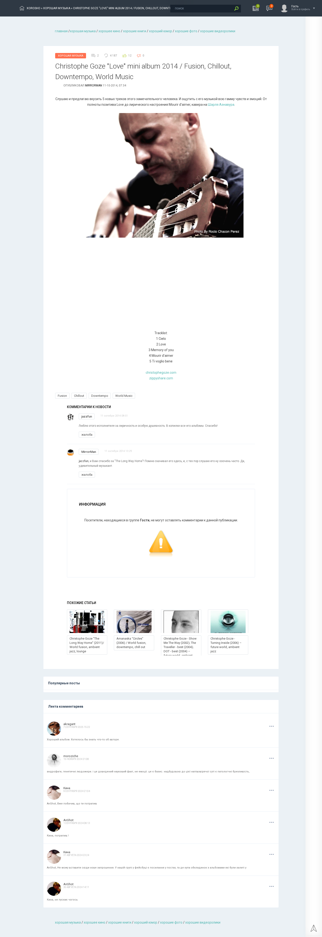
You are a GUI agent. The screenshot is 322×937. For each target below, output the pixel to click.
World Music (123, 396)
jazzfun (86, 416)
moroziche (70, 756)
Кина (66, 788)
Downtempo (99, 396)
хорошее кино (109, 31)
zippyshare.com (161, 378)
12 (130, 55)
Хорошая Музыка (70, 55)
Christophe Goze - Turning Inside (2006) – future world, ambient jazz (226, 645)
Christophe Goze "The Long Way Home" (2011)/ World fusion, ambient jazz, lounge (87, 645)
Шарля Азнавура (221, 104)
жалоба (86, 434)
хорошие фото (186, 31)
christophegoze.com (161, 372)
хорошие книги (134, 31)
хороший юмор (160, 31)
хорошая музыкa (83, 31)
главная (61, 31)
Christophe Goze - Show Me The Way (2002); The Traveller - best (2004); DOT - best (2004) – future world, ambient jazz (180, 649)
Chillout (79, 396)
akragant (69, 724)
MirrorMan (93, 85)
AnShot (68, 820)
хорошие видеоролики (217, 31)
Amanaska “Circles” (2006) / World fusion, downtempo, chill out (131, 643)
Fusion (62, 396)
